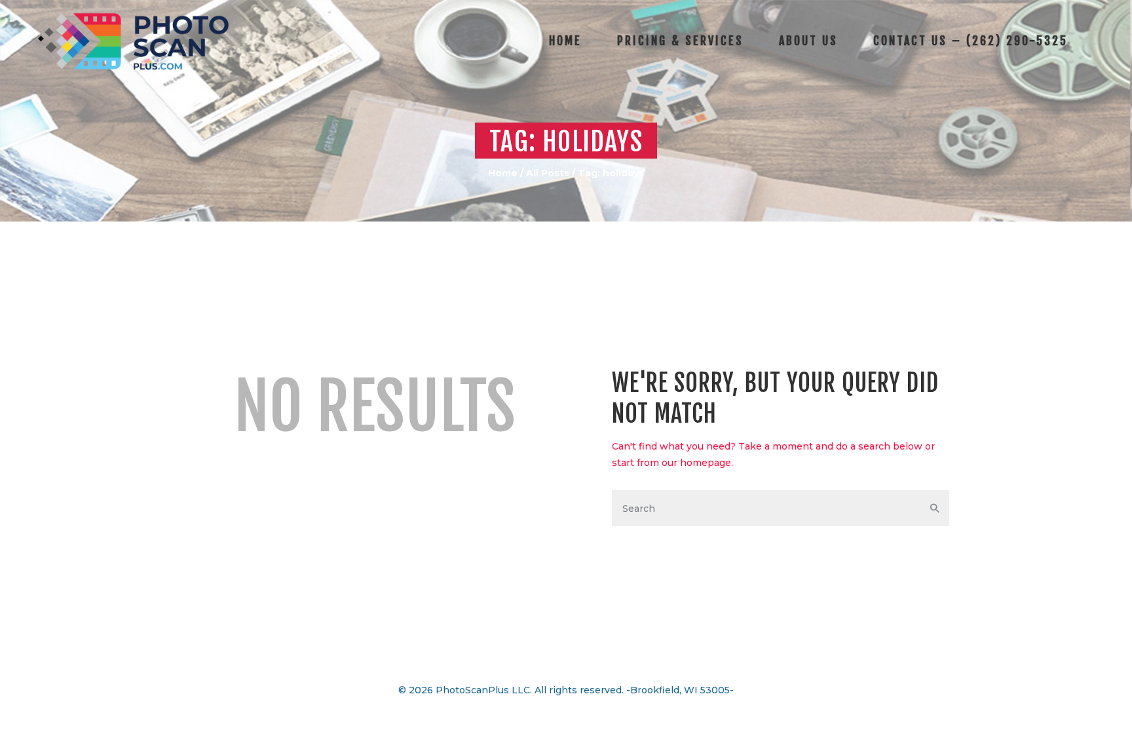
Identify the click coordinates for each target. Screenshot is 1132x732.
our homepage (696, 463)
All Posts (547, 173)
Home (503, 173)
